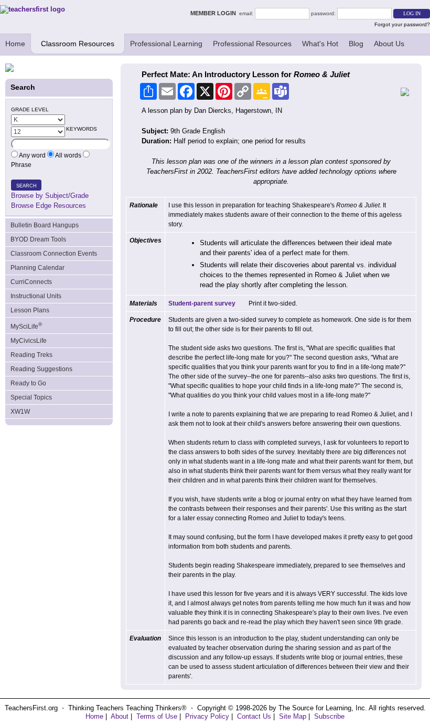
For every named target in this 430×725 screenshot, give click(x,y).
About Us (389, 43)
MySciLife (26, 325)
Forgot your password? (402, 24)
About (119, 716)
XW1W (20, 411)
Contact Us (254, 716)
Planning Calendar (37, 267)
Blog (356, 43)
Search (26, 185)
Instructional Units (35, 296)
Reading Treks (31, 355)
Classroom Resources (77, 43)
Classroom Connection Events (53, 253)
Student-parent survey (201, 303)
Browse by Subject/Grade (50, 195)
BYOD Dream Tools (38, 239)
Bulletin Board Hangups (44, 225)
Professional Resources (252, 43)
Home (15, 43)
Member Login (214, 13)
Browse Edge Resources (48, 205)
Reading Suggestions (41, 369)
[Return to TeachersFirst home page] (32, 9)
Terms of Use (156, 716)
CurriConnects (31, 282)
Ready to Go (28, 383)
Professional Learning (166, 43)
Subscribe (329, 716)
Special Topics (31, 397)
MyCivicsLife (28, 340)
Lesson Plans (29, 310)
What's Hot (320, 43)
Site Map (292, 716)
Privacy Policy (207, 716)
